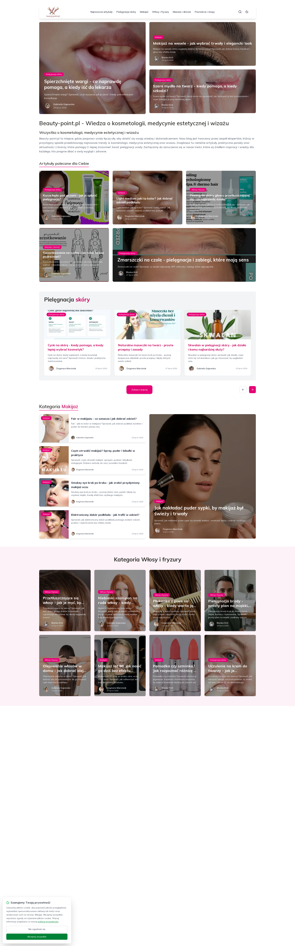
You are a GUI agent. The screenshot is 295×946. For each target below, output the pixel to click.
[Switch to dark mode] (247, 12)
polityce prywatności (48, 921)
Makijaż (144, 11)
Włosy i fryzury (160, 11)
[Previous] (243, 389)
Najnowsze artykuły (101, 11)
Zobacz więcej (139, 389)
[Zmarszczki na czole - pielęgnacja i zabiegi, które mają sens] (184, 255)
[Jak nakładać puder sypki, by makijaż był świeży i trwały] (202, 476)
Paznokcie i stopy (205, 11)
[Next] (252, 389)
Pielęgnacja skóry (126, 11)
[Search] (240, 11)
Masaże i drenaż (182, 11)
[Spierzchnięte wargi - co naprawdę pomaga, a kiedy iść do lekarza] (92, 68)
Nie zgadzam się (36, 929)
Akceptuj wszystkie (36, 936)
